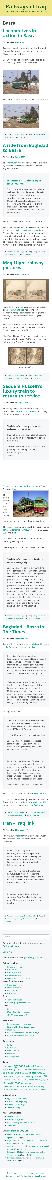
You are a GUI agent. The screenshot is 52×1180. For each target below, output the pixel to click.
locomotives (24, 1080)
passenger (18, 815)
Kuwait (16, 1080)
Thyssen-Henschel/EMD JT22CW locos (20, 529)
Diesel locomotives (14, 985)
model (31, 1080)
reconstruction (26, 1083)
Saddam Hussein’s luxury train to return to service (22, 391)
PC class (7, 1083)
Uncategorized (13, 1056)
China (39, 1070)
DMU (13, 1077)
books (9, 1045)
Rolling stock (12, 991)
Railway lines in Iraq (14, 973)
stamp (17, 1086)
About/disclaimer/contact (17, 1015)
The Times (12, 1089)
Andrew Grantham (14, 1116)
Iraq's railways (19, 134)
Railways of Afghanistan (16, 1119)
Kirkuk (11, 1080)
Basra (43, 134)
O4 (48, 1080)
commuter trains (12, 1072)
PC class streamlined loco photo (20, 1024)
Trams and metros (14, 1000)
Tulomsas (23, 1089)
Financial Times (10, 255)
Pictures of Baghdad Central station (21, 1027)
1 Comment (22, 137)
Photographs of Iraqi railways (18, 978)
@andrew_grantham (33, 957)
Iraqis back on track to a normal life (25, 230)
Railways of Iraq (26, 6)
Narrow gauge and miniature (18, 1003)
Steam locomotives (14, 988)
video (38, 1089)
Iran (10, 919)
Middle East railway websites (18, 1012)
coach (43, 1070)
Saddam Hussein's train (15, 619)
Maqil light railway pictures (23, 265)
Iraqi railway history (14, 975)
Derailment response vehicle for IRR (21, 1036)
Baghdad (37, 252)
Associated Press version (24, 411)
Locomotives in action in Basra (19, 33)
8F (3, 1066)
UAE (34, 1089)
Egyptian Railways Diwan (17, 1098)
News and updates (14, 967)
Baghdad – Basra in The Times (23, 629)
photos (17, 378)
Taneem (5, 1089)
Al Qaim (8, 1066)
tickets (17, 1089)
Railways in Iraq (13, 970)
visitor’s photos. (36, 805)
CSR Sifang (25, 1073)
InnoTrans (22, 1077)
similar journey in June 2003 (34, 802)
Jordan (5, 1080)
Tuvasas (30, 1089)
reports (19, 835)
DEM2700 (40, 1072)
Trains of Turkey (13, 1107)
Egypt (17, 1077)
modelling (11, 1053)
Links (9, 1009)
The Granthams (27, 1176)
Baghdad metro (18, 1069)
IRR (13, 137)
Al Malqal (37, 134)
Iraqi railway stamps (15, 309)
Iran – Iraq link (19, 823)
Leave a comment (39, 378)
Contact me (8, 951)
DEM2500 (32, 1073)
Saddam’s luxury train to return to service (21, 486)
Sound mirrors (12, 1125)
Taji (43, 1086)
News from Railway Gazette (19, 1130)
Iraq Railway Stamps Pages (17, 1101)
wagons (43, 1089)
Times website (40, 793)
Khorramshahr (28, 919)
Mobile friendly (13, 1030)
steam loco (24, 378)
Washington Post (14, 162)
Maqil (40, 375)
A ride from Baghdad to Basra (25, 147)
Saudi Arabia (11, 1086)
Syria (38, 1086)
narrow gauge (9, 378)
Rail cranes (11, 993)
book (35, 1070)
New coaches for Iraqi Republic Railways (23, 1033)
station (22, 1086)
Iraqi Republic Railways (16, 1104)
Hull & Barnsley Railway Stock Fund (21, 1122)
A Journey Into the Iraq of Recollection (24, 182)
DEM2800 (8, 137)
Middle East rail (29, 916)
